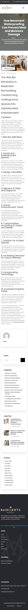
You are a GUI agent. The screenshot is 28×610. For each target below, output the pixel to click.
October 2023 (8, 485)
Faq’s (2, 546)
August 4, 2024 (16, 426)
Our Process (4, 539)
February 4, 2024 (8, 68)
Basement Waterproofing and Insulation (12, 393)
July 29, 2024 (15, 436)
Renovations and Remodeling (12, 403)
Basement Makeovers (10, 382)
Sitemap (19, 606)
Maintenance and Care (11, 401)
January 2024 (8, 477)
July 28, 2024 (15, 446)
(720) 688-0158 (5, 1)
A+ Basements (7, 603)
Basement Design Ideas (11, 375)
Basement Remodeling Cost (12, 385)
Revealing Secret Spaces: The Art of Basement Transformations (16, 421)
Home (13, 38)
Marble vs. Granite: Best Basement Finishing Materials (18, 432)
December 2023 (9, 480)
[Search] (23, 360)
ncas (4, 73)
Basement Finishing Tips (11, 380)
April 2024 (7, 470)
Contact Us (4, 548)
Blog (2, 544)
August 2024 (8, 461)
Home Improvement (10, 396)
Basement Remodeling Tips (12, 387)
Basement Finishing (6, 563)
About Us (3, 537)
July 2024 (7, 463)
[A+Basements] (7, 7)
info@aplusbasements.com (21, 1)
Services (3, 541)
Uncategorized (9, 406)
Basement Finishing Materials (12, 378)
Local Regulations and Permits (13, 398)
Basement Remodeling (6, 561)
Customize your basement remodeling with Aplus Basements (17, 442)
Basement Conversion (10, 373)
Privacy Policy (10, 606)
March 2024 (8, 473)
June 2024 (8, 466)
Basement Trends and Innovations (14, 390)
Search (6, 355)
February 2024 (9, 475)
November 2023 (9, 482)
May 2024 (7, 468)
